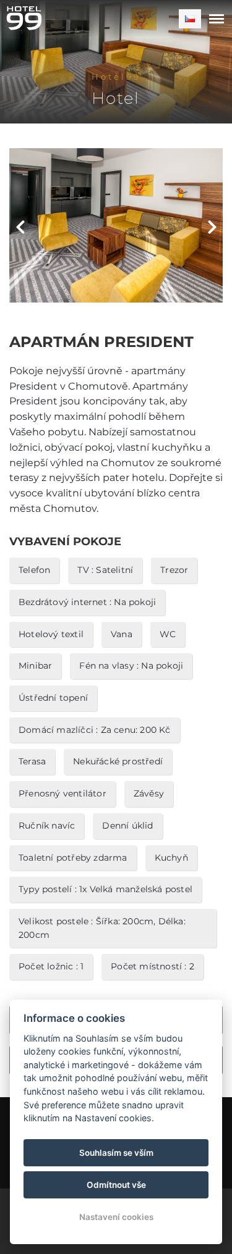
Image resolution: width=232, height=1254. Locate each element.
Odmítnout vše (116, 1185)
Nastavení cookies (116, 1217)
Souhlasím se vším (116, 1153)
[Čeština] (190, 18)
